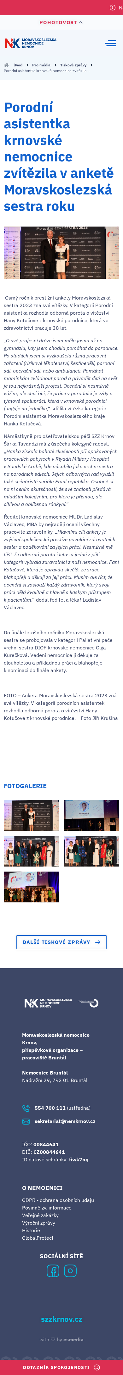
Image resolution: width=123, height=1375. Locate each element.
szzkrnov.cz (61, 1319)
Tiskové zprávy (73, 65)
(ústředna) (63, 1108)
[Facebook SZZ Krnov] (53, 1270)
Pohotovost (58, 22)
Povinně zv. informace (47, 1207)
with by (61, 1339)
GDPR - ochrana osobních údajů (58, 1200)
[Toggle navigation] (110, 43)
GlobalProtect (38, 1238)
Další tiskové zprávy (57, 942)
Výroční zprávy (38, 1223)
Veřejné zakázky (40, 1215)
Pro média (41, 65)
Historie (31, 1230)
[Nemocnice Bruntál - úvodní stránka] (30, 43)
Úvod (18, 65)
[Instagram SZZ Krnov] (70, 1270)
